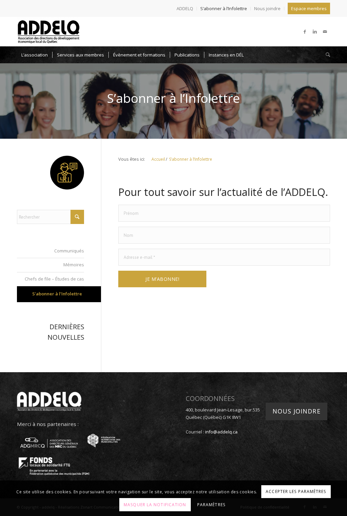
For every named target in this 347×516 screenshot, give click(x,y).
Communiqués (69, 251)
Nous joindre (267, 8)
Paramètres (211, 505)
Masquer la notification (155, 505)
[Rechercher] (325, 54)
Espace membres (309, 8)
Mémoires (73, 265)
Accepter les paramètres (296, 491)
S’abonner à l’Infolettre (223, 8)
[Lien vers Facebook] (305, 31)
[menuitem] (185, 8)
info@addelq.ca (221, 432)
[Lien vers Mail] (325, 31)
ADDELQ (185, 8)
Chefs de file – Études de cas (54, 279)
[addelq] (48, 31)
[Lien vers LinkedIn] (315, 31)
